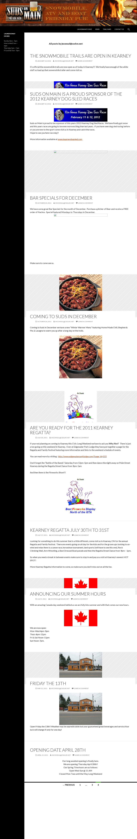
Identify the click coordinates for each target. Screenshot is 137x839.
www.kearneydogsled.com (70, 139)
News (97, 29)
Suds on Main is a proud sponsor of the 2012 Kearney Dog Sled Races (76, 96)
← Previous (69, 785)
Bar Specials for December (61, 198)
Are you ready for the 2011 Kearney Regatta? (71, 430)
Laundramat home (84, 29)
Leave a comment (85, 61)
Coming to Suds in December (63, 316)
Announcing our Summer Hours (68, 593)
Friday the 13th (48, 683)
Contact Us (119, 29)
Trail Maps (107, 29)
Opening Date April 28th (58, 750)
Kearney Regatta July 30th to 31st (69, 530)
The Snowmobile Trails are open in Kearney (80, 55)
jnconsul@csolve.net (64, 61)
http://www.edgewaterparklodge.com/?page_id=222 (82, 456)
